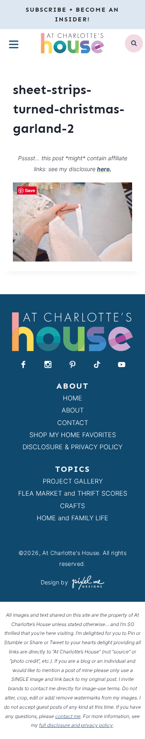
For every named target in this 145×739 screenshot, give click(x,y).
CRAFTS (72, 506)
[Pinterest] (72, 364)
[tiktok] (97, 364)
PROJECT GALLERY (73, 481)
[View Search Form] (134, 43)
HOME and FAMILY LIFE (72, 518)
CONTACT (72, 423)
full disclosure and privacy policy (76, 725)
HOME (72, 398)
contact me (68, 716)
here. (104, 168)
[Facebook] (23, 364)
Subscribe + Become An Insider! (72, 14)
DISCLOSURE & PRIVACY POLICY (72, 447)
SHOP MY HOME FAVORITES (72, 435)
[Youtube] (121, 364)
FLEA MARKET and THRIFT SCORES (72, 493)
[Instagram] (48, 364)
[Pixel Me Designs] (86, 583)
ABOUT (73, 410)
